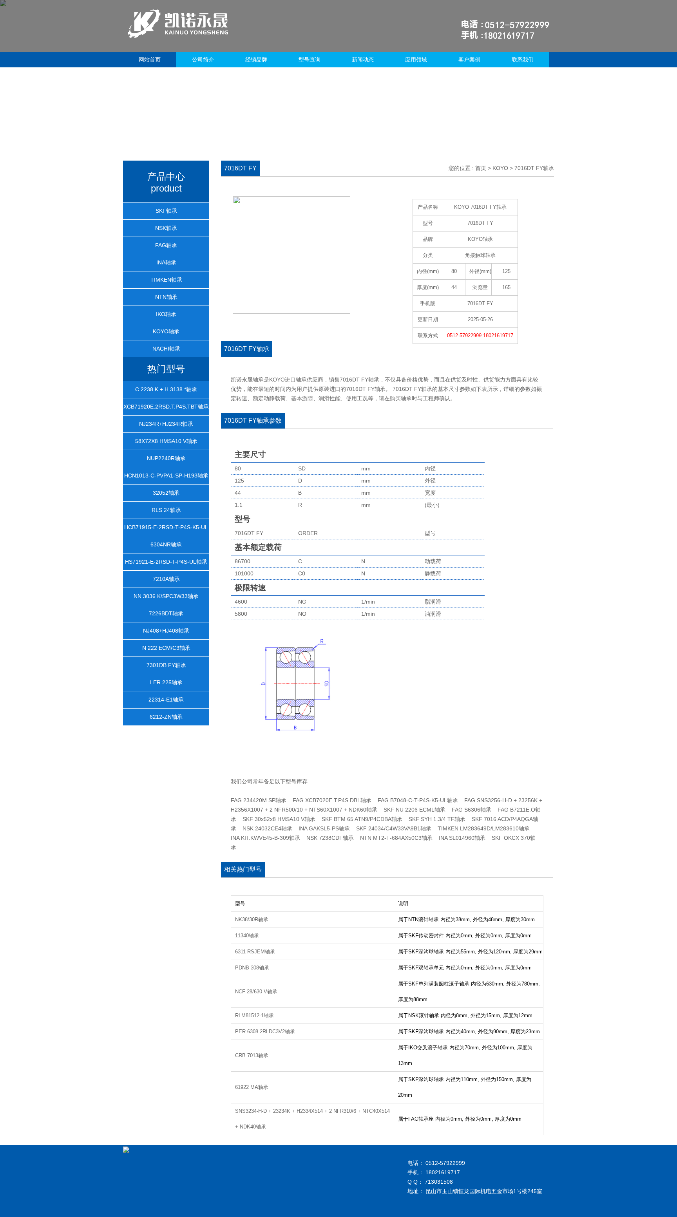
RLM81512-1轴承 (254, 1015)
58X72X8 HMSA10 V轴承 (166, 441)
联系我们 (523, 59)
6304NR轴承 (166, 544)
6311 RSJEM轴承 (255, 952)
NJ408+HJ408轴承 (166, 630)
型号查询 (309, 59)
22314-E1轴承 (166, 699)
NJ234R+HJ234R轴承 (166, 424)
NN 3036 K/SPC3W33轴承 (166, 596)
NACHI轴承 (166, 348)
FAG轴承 (166, 245)
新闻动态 (363, 59)
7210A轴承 (166, 579)
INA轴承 (166, 262)
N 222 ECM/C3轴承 (166, 648)
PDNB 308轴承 (252, 968)
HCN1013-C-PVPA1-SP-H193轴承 (166, 475)
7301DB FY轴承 (166, 665)
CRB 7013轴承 (251, 1055)
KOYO (500, 168)
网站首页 (150, 59)
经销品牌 (256, 59)
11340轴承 (247, 936)
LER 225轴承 (166, 682)
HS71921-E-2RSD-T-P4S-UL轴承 (166, 562)
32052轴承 (166, 493)
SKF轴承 (166, 211)
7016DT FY (480, 303)
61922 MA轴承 (251, 1087)
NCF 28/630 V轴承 (256, 992)
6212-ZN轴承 (166, 717)
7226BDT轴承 (166, 613)
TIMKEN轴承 (166, 280)
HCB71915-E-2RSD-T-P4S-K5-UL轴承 (166, 535)
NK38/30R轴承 (251, 919)
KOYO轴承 (166, 331)
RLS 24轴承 (166, 510)
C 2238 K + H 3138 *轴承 (166, 389)
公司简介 (203, 59)
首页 (480, 168)
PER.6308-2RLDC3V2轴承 (265, 1031)
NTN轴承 (166, 297)
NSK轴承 (166, 228)
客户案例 (469, 59)
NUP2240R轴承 (166, 458)
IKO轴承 (166, 314)
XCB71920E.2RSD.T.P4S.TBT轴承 (166, 406)
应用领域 (416, 59)
